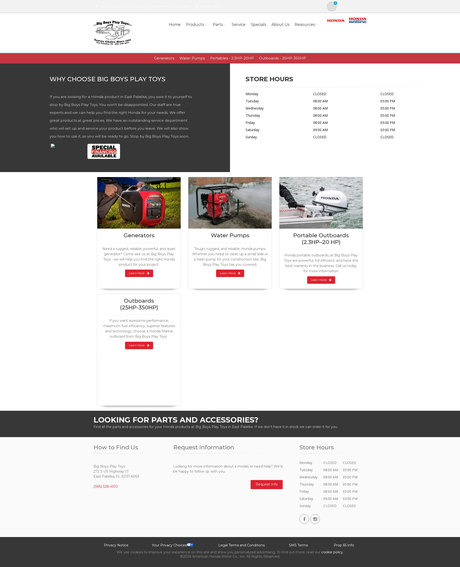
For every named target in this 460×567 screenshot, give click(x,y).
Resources (305, 24)
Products (195, 24)
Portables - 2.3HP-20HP (232, 58)
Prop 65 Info (344, 545)
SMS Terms (298, 545)
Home (175, 24)
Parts (218, 24)
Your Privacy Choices (169, 545)
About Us (280, 24)
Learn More (136, 273)
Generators (164, 58)
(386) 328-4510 (209, 6)
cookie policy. (332, 552)
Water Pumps (192, 58)
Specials (258, 24)
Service (239, 24)
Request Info (267, 484)
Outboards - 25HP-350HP (282, 58)
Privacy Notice (116, 545)
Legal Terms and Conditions (241, 545)
